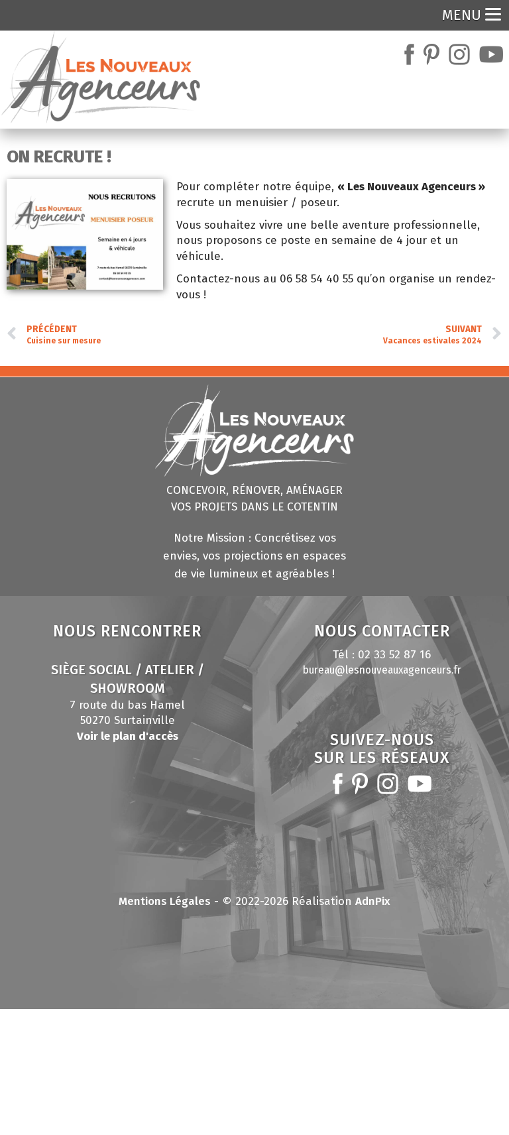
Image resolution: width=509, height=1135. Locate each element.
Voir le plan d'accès (127, 736)
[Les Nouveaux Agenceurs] (100, 77)
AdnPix (372, 901)
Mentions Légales (165, 901)
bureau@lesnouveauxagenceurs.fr (382, 670)
